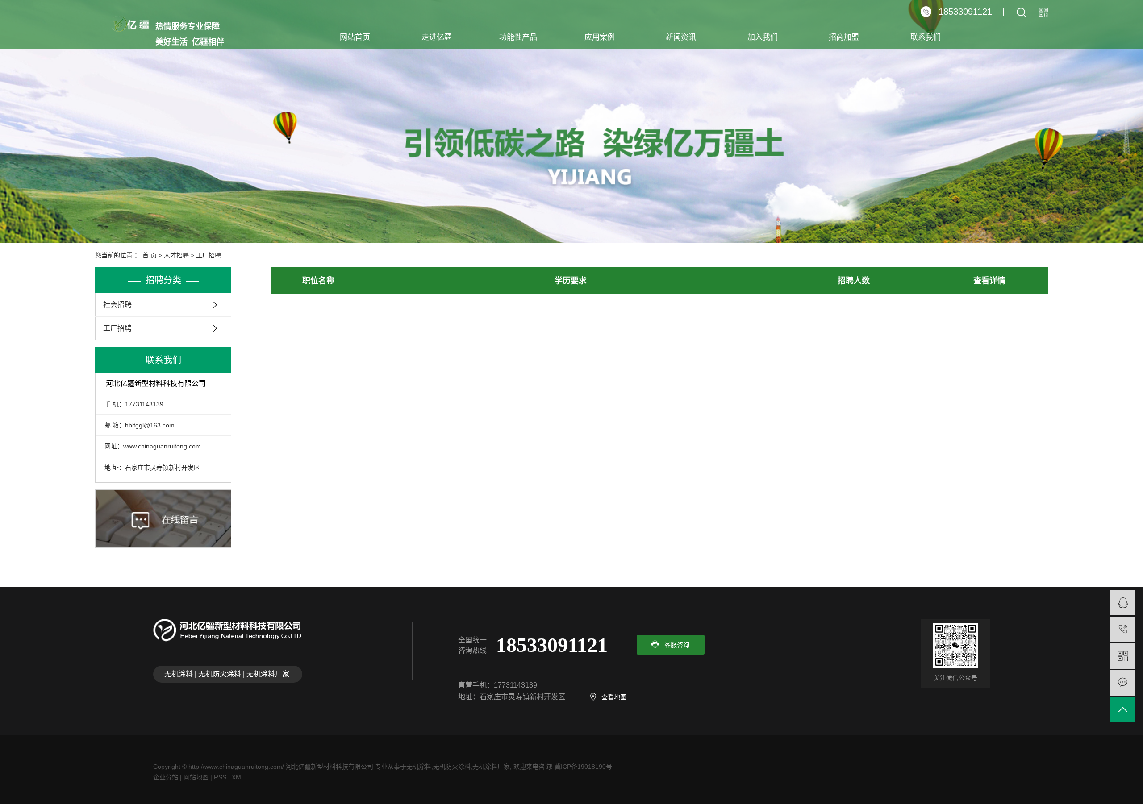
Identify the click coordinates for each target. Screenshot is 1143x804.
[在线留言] (1122, 683)
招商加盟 (844, 37)
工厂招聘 (208, 255)
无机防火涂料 (452, 766)
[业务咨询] (1122, 602)
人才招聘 (176, 255)
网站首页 (355, 37)
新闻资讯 (681, 37)
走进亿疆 (436, 37)
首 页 (149, 255)
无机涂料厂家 (491, 766)
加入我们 (762, 37)
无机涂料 (418, 766)
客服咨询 (676, 644)
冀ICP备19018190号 (583, 766)
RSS (220, 777)
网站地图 (196, 777)
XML (238, 777)
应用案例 (599, 37)
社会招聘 (117, 304)
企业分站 (165, 777)
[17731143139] (1122, 629)
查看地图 (613, 696)
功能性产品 (518, 37)
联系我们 (925, 37)
